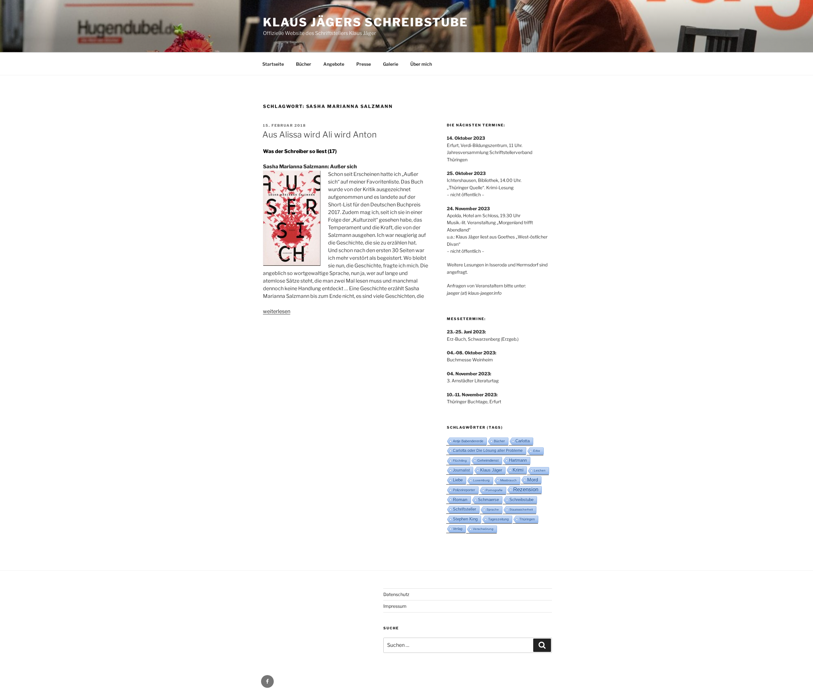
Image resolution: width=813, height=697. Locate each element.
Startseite (273, 64)
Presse (363, 64)
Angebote (333, 64)
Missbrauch (508, 480)
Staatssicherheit (521, 509)
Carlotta (522, 441)
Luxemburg (481, 480)
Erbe (536, 450)
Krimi (518, 469)
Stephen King (465, 519)
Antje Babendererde (468, 441)
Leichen (540, 470)
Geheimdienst (488, 460)
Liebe (458, 480)
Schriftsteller (464, 509)
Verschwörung (483, 529)
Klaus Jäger (491, 470)
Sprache (493, 509)
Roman (460, 499)
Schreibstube (521, 499)
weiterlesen (276, 311)
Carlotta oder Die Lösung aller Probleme (488, 450)
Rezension (525, 489)
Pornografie (494, 490)
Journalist (461, 470)
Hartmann (518, 460)
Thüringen (527, 519)
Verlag (457, 529)
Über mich (421, 64)
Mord (532, 479)
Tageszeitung (498, 519)
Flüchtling (460, 460)
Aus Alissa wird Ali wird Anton (319, 134)
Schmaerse (488, 499)
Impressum (394, 606)
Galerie (390, 64)
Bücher (303, 64)
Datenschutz (396, 594)
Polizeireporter (464, 490)
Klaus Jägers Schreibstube (365, 22)
